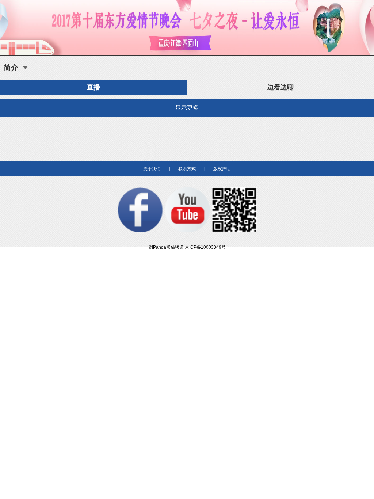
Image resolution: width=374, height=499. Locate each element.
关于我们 (152, 168)
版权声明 (222, 168)
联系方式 (187, 168)
